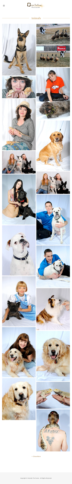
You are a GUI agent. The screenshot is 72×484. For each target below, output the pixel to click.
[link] (36, 5)
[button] (7, 5)
